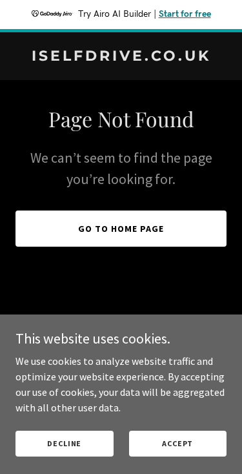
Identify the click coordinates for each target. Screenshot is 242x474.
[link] (121, 56)
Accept (177, 443)
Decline (64, 443)
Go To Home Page (121, 228)
